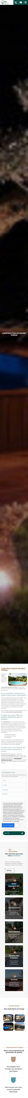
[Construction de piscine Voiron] (17, 679)
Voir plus (9, 870)
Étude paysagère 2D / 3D (14, 886)
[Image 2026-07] (8, 1018)
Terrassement (14, 908)
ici (18, 821)
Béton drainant (14, 932)
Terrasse (14, 980)
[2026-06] (8, 1027)
